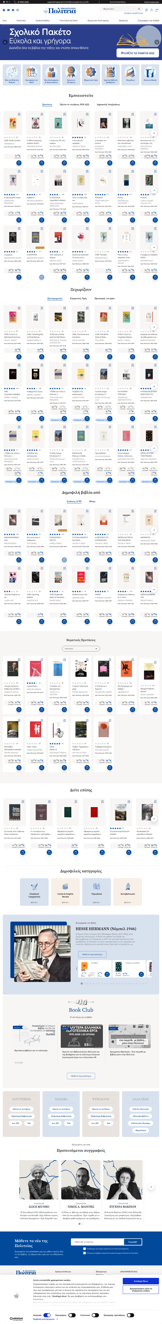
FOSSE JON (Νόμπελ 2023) (102, 398)
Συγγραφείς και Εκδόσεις (150, 20)
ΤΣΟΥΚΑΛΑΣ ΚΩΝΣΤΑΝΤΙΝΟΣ (124, 398)
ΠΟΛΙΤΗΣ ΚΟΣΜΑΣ (102, 456)
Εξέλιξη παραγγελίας (151, 2)
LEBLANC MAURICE (148, 459)
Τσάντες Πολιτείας (141, 1109)
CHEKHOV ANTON (11, 692)
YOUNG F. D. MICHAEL (54, 693)
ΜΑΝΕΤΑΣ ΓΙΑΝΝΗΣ (126, 459)
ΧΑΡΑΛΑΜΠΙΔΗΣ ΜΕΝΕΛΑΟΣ (56, 204)
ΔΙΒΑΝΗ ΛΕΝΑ (55, 261)
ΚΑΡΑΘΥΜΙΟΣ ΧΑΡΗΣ (12, 258)
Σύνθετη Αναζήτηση (133, 13)
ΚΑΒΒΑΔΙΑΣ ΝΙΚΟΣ (147, 540)
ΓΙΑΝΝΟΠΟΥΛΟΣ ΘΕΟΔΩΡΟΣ (56, 398)
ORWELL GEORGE (11, 397)
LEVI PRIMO (31, 543)
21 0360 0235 (23, 2)
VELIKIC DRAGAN (11, 753)
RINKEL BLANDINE (34, 750)
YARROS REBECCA (34, 340)
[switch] (72, 1315)
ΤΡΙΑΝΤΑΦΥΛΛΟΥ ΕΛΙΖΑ (102, 202)
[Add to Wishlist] (19, 114)
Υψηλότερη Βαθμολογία (21, 1116)
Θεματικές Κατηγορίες (98, 20)
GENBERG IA (9, 143)
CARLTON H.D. (32, 600)
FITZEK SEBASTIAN (80, 692)
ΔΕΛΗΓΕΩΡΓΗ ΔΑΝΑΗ (123, 262)
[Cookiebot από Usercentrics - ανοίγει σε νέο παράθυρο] (16, 1319)
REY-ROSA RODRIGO (35, 201)
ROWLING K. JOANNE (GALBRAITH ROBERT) (58, 341)
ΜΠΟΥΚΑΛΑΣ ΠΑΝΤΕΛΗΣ (123, 202)
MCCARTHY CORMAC (58, 753)
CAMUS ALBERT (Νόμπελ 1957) (146, 202)
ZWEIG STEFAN (56, 543)
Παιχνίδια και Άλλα (68, 20)
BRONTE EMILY (10, 543)
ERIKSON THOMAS (147, 340)
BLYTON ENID (55, 146)
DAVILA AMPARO (147, 694)
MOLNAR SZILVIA (102, 750)
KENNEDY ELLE (101, 258)
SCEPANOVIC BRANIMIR (9, 202)
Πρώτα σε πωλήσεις (21, 1109)
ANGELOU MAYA (78, 146)
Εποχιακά (21, 20)
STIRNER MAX (146, 397)
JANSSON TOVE (78, 397)
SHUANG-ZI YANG (79, 753)
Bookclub (123, 20)
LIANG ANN (8, 600)
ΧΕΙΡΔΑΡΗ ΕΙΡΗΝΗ (34, 146)
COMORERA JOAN (125, 146)
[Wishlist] (146, 10)
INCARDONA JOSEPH (103, 692)
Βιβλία (3, 20)
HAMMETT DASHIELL (99, 147)
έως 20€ (15, 1123)
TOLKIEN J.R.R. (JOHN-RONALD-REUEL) (78, 460)
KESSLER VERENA (34, 689)
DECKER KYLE (123, 692)
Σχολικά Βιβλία (43, 20)
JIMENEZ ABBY (78, 598)
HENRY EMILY (55, 600)
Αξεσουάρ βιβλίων (141, 1116)
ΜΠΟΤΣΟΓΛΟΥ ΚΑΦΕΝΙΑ (146, 147)
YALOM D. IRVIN (78, 543)
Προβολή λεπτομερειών (44, 1319)
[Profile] (151, 10)
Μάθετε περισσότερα (92, 954)
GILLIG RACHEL (78, 340)
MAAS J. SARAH (10, 340)
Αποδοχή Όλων (141, 1281)
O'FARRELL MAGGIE (103, 598)
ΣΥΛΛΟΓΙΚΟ (99, 340)
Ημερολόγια (140, 1130)
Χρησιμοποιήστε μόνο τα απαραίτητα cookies (141, 1289)
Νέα (29, 1123)
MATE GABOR (77, 203)
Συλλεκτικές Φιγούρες (140, 1123)
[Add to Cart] (19, 163)
